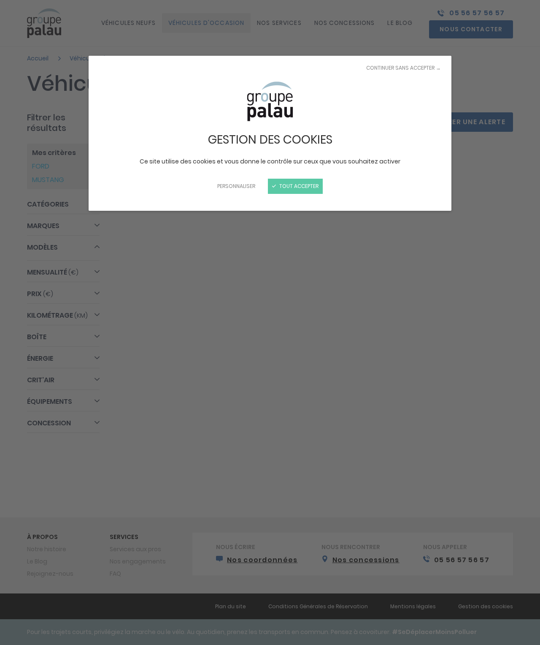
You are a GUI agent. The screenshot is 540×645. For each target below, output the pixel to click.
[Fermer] (270, 322)
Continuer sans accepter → (403, 67)
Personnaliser (236, 186)
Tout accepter (298, 186)
